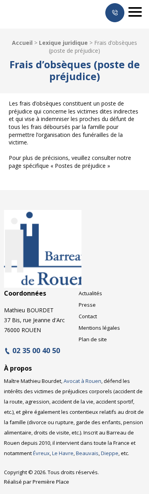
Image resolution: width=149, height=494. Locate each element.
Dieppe (109, 453)
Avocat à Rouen (82, 380)
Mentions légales (99, 327)
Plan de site (93, 339)
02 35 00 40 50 (36, 351)
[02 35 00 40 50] (114, 12)
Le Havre (63, 453)
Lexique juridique (63, 42)
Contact (88, 316)
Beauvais (87, 453)
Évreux (41, 453)
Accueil (22, 42)
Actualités (90, 293)
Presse (87, 304)
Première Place (51, 481)
